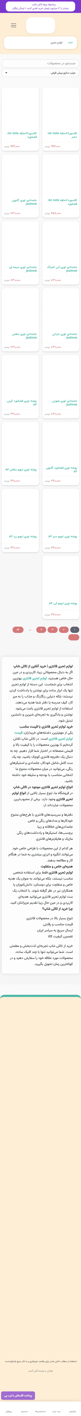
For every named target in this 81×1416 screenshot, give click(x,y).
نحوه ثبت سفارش (66, 1268)
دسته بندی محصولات (64, 1171)
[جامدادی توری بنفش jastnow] (20, 291)
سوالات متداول (68, 1248)
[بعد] (73, 637)
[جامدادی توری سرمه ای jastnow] (20, 224)
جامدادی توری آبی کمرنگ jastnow (62, 269)
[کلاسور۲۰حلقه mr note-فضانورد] (60, 157)
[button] (35, 25)
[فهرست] (13, 25)
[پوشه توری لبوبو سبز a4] (60, 492)
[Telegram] (52, 1134)
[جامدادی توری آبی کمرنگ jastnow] (60, 224)
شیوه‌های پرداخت (66, 1258)
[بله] (43, 1134)
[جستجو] (6, 64)
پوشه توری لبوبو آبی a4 (63, 603)
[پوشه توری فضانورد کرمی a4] (20, 358)
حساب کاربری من (66, 1181)
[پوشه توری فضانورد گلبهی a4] (60, 425)
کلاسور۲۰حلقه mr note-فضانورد (62, 202)
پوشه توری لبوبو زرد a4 (23, 536)
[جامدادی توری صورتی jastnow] (60, 358)
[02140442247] (70, 1113)
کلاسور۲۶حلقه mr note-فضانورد (22, 135)
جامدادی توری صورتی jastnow (64, 403)
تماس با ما (70, 1211)
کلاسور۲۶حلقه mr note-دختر (62, 135)
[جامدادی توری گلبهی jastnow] (20, 157)
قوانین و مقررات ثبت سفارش (59, 1289)
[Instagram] (71, 1134)
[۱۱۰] (40, 1336)
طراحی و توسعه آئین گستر (40, 1371)
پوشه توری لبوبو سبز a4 (62, 536)
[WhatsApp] (61, 1134)
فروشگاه (72, 1191)
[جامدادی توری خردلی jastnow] (60, 291)
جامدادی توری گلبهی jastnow (24, 202)
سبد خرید (71, 1201)
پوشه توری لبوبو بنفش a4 (21, 469)
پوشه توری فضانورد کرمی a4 (22, 403)
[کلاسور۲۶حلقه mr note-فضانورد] (20, 90)
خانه (70, 42)
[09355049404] (70, 1124)
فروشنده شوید (68, 1279)
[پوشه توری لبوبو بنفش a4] (20, 425)
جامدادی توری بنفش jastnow (24, 336)
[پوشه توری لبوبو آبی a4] (60, 558)
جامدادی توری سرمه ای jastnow (23, 269)
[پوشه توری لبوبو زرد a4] (20, 492)
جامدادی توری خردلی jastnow (64, 336)
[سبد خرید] (29, 25)
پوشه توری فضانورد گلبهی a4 (61, 469)
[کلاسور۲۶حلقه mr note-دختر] (60, 90)
